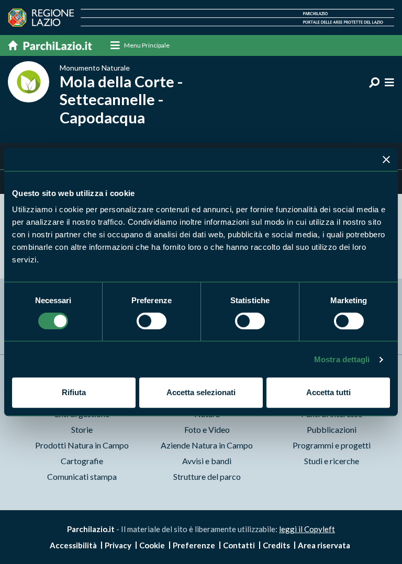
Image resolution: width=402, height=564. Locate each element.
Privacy (118, 545)
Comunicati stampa (82, 476)
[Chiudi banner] (386, 159)
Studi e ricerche (331, 461)
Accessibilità (73, 545)
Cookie (152, 545)
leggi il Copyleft (307, 529)
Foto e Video (207, 429)
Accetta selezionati (201, 392)
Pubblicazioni (331, 429)
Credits (276, 545)
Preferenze (194, 545)
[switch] (151, 321)
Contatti (239, 545)
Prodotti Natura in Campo (82, 445)
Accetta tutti (328, 392)
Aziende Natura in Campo (207, 445)
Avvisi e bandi (206, 461)
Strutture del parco (207, 476)
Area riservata (324, 545)
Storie (82, 429)
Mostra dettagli (342, 359)
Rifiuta (74, 392)
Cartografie (82, 461)
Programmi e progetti (332, 445)
